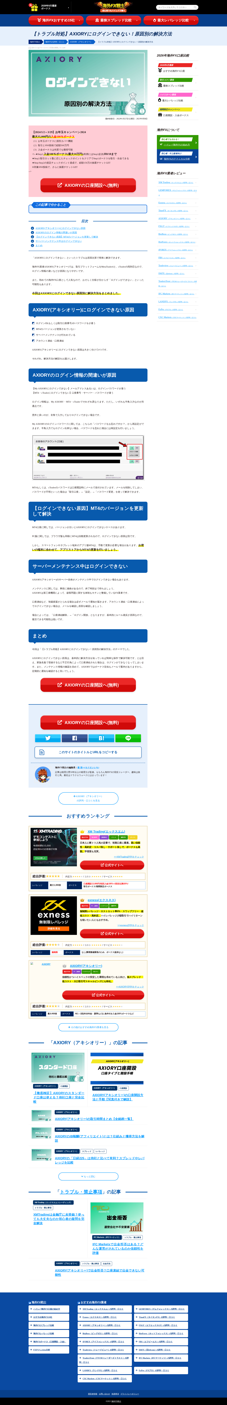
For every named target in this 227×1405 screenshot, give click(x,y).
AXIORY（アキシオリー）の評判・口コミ (102, 1325)
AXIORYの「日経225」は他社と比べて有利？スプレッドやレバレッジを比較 (99, 1160)
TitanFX (173, 210)
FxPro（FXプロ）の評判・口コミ (154, 1370)
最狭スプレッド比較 (116, 20)
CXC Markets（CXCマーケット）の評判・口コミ (105, 1378)
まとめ (39, 245)
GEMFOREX (177, 192)
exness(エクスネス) (102, 900)
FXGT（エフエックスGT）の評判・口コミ (158, 1325)
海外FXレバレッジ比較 (43, 1333)
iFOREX (175, 250)
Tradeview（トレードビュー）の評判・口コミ (103, 1350)
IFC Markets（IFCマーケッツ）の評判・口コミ (160, 1358)
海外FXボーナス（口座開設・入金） (49, 1341)
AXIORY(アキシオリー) (86, 966)
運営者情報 (92, 1394)
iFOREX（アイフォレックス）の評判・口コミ (103, 1341)
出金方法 (106, 1264)
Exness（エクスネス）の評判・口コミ (100, 1317)
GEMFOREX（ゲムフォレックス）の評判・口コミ (162, 1309)
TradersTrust (177, 283)
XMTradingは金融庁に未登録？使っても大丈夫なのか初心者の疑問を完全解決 (58, 1219)
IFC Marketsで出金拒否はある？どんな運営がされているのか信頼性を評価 (117, 1249)
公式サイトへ (113, 865)
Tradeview (175, 265)
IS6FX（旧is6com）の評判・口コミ (155, 1350)
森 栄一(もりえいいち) (88, 767)
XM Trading (175, 182)
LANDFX (173, 301)
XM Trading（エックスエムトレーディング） (53, 1202)
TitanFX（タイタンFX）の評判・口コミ (157, 1317)
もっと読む (89, 1176)
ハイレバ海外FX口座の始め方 (46, 1309)
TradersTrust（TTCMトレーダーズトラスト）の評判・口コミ (104, 1360)
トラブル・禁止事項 (81, 1191)
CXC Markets (177, 317)
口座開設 (64, 1086)
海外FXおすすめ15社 (58, 20)
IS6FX (171, 273)
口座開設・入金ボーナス (174, 112)
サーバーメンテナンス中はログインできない (59, 241)
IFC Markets (176, 293)
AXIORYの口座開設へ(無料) (91, 185)
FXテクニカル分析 (41, 1350)
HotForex (176, 242)
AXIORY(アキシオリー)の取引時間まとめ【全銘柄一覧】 (94, 1119)
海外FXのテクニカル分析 (175, 156)
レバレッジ (100, 1151)
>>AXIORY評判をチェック (130, 986)
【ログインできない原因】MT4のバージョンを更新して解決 (67, 237)
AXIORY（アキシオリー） (46, 1086)
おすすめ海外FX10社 (42, 1317)
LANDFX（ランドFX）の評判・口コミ (100, 1370)
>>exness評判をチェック (131, 925)
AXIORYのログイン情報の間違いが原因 (56, 232)
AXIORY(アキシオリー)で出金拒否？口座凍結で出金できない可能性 (99, 1272)
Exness (172, 202)
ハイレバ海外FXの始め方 (175, 142)
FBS (172, 257)
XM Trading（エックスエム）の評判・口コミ (103, 1309)
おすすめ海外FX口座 (172, 68)
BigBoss (173, 234)
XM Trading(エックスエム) (106, 831)
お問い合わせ (104, 1394)
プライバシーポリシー (129, 1394)
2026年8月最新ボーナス (49, 7)
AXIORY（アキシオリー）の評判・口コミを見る (89, 798)
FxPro (170, 309)
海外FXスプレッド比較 (43, 1325)
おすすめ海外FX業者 (94, 1302)
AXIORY (174, 218)
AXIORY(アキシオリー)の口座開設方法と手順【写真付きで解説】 (117, 1097)
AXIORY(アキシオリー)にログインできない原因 (60, 228)
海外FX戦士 (39, 1302)
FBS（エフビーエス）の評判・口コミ (156, 1341)
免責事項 (115, 1394)
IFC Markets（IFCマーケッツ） (107, 1237)
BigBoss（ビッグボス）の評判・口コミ (100, 1333)
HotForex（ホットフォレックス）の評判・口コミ (161, 1333)
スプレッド (86, 1151)
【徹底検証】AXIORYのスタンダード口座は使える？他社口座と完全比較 (58, 1097)
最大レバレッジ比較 (173, 20)
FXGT (174, 226)
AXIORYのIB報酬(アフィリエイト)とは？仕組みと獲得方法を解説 (99, 1138)
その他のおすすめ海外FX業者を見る (89, 1027)
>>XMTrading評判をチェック (129, 856)
